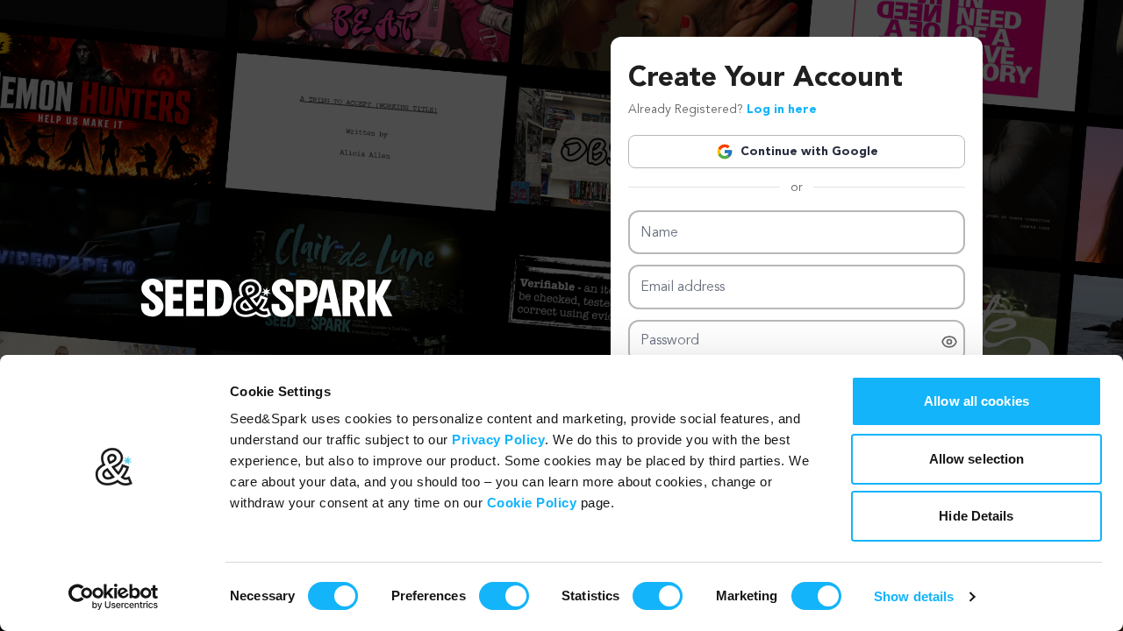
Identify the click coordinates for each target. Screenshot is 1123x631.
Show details (914, 596)
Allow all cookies (976, 400)
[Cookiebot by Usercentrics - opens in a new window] (113, 597)
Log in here (782, 109)
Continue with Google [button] (809, 151)
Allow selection (977, 458)
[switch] (504, 596)
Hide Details (976, 515)
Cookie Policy (532, 502)
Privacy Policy (498, 439)
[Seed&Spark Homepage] (266, 315)
